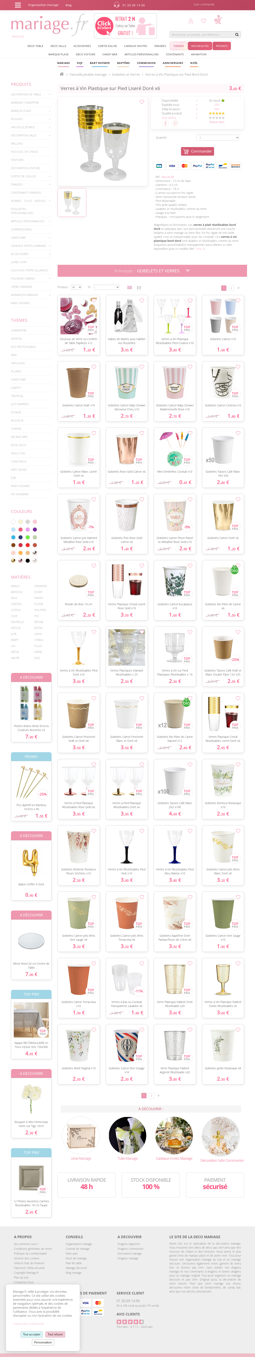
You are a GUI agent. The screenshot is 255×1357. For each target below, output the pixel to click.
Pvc (36, 616)
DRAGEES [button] (17, 184)
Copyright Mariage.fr (26, 1273)
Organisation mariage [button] (43, 5)
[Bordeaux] (21, 545)
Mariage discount (76, 1268)
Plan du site (21, 1277)
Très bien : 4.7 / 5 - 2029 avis (135, 1327)
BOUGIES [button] (17, 119)
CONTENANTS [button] (175, 54)
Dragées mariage (128, 1258)
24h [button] (217, 105)
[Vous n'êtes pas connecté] (190, 20)
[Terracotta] (35, 545)
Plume (38, 604)
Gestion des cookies (26, 1258)
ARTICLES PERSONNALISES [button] (142, 54)
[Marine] (21, 537)
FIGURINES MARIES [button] (23, 278)
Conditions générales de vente (33, 1249)
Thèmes (19, 320)
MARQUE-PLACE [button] (21, 111)
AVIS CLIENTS (128, 1314)
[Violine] (35, 530)
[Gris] (28, 522)
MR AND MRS (19, 437)
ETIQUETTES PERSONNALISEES (22, 211)
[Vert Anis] (28, 537)
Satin (38, 634)
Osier (38, 592)
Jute (14, 634)
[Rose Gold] (21, 561)
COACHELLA (18, 461)
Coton (16, 610)
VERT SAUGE (19, 469)
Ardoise (16, 592)
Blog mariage (74, 1273)
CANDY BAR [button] (109, 54)
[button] (123, 63)
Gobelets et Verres (158, 271)
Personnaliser (43, 1342)
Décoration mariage (130, 1253)
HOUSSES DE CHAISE (24, 152)
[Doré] (13, 561)
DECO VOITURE (85, 54)
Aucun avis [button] (216, 122)
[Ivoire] (21, 522)
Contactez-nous (24, 1282)
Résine (38, 622)
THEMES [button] (178, 46)
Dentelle (17, 622)
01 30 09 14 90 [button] (134, 5)
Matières (21, 577)
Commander (201, 151)
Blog (69, 5)
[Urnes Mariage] (81, 1135)
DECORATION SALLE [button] (23, 135)
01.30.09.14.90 (128, 1300)
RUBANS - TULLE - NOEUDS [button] (28, 201)
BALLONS (17, 143)
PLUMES (16, 371)
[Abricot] (21, 553)
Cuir (14, 616)
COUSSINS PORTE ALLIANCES (29, 270)
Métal (15, 652)
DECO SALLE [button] (58, 46)
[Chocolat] (13, 545)
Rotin (38, 628)
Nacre (15, 658)
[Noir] (28, 561)
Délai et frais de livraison (29, 1263)
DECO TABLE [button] (35, 46)
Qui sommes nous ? (26, 1244)
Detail (8, 700)
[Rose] (35, 522)
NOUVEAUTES (200, 46)
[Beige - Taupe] (28, 553)
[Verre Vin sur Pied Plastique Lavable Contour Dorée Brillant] (103, 141)
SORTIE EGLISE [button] (107, 46)
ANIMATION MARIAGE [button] (24, 295)
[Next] (238, 288)
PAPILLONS (18, 363)
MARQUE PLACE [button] (58, 54)
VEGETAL (16, 338)
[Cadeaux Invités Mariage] (174, 1135)
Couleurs (21, 511)
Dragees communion (130, 1249)
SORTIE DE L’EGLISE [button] (23, 176)
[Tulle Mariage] (127, 1135)
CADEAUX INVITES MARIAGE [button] (28, 246)
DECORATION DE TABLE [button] (26, 94)
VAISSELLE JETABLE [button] (23, 127)
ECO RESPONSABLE (23, 347)
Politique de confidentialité (30, 1253)
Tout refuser (55, 1334)
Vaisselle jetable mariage (88, 74)
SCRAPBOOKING (21, 229)
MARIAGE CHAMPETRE (25, 102)
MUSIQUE (17, 420)
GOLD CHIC (18, 453)
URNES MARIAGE (21, 287)
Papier (38, 598)
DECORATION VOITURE (25, 168)
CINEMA (16, 429)
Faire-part (72, 1253)
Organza (40, 586)
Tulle (38, 646)
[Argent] (35, 553)
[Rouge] (28, 545)
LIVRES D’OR (18, 262)
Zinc (37, 658)
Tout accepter (31, 1334)
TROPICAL (17, 396)
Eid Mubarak (20, 494)
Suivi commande (204, 4)
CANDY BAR (18, 379)
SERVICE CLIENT (130, 1293)
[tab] (31, 94)
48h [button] (217, 109)
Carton (16, 604)
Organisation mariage (79, 1244)
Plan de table (74, 1263)
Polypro (40, 610)
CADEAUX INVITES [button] (135, 46)
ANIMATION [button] (199, 54)
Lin (13, 646)
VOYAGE (16, 412)
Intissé (16, 628)
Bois (14, 598)
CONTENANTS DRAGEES (26, 192)
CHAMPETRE (18, 330)
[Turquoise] (13, 537)
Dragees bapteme (129, 1244)
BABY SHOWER (20, 303)
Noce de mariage (76, 1258)
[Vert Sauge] (35, 537)
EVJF (13, 478)
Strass (39, 640)
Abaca (15, 586)
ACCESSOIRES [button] (82, 46)
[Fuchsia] (21, 530)
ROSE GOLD (18, 445)
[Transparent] (35, 561)
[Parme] (28, 530)
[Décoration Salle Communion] (221, 1136)
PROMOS (222, 46)
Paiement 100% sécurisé (29, 1268)
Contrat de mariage (78, 1249)
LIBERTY (16, 388)
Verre (38, 652)
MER (14, 355)
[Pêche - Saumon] (13, 553)
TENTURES (17, 160)
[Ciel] (13, 530)
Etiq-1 (200, 249)
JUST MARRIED (20, 404)
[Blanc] (13, 522)
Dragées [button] (160, 46)
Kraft (15, 640)
